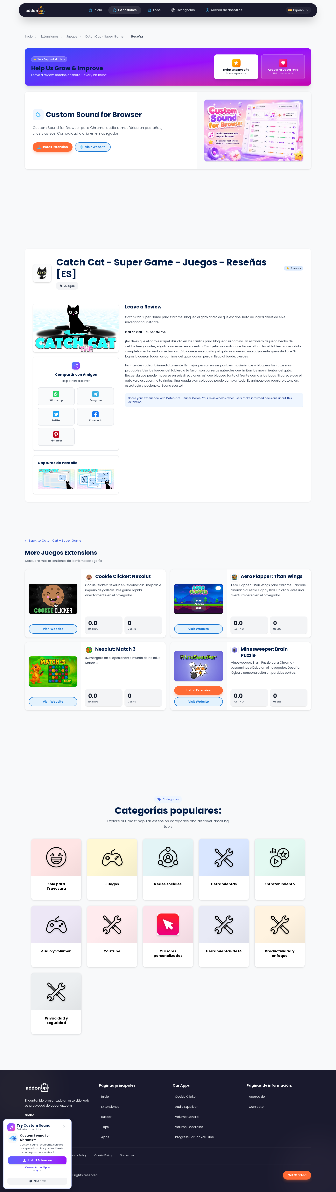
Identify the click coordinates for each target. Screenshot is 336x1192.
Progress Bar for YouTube (194, 1137)
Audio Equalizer (186, 1106)
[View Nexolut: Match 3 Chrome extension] (53, 671)
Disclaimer (127, 1155)
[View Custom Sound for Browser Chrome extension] (253, 130)
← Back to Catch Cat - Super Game (53, 540)
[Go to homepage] (37, 1087)
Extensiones (110, 1106)
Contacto (256, 1106)
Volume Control (187, 1117)
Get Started (297, 1175)
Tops (105, 1127)
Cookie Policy (103, 1155)
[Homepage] (35, 10)
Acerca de (257, 1096)
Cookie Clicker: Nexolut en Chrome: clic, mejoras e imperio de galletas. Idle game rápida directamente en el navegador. (123, 590)
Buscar (106, 1117)
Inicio (105, 1096)
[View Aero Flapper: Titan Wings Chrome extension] (198, 599)
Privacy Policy (77, 1155)
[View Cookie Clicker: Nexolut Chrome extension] (53, 599)
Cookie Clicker (186, 1096)
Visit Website (53, 629)
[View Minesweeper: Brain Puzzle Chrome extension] (198, 666)
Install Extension (198, 690)
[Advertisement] (168, 212)
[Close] (64, 1126)
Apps (105, 1137)
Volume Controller (189, 1127)
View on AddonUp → (37, 1163)
